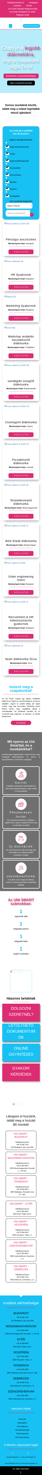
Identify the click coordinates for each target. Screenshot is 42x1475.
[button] (10, 26)
